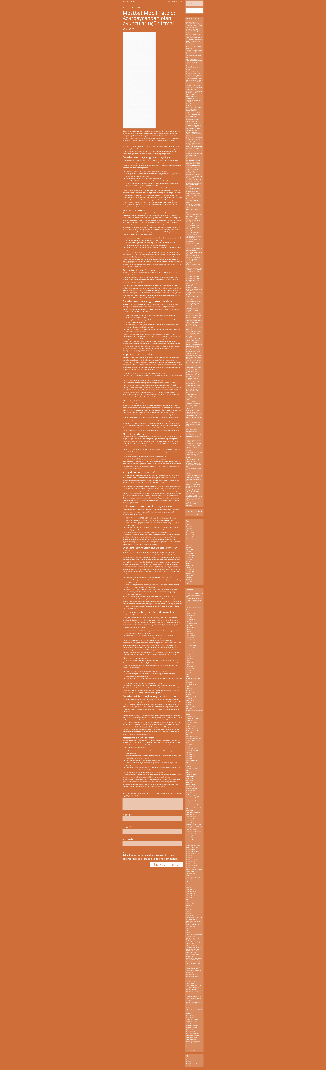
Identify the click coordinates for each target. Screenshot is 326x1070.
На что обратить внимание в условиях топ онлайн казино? (194, 280)
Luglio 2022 (189, 581)
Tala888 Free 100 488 (192, 1019)
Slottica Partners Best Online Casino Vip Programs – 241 (194, 995)
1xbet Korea (189, 658)
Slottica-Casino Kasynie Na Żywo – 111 (193, 1006)
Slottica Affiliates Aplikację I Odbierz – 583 (193, 942)
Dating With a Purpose (192, 337)
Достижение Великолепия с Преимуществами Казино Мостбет (194, 449)
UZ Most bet (189, 1023)
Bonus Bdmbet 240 (191, 736)
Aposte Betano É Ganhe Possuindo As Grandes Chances (192, 378)
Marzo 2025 (189, 529)
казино (188, 1044)
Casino (188, 746)
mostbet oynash (190, 849)
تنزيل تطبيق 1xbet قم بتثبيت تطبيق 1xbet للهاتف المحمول (193, 402)
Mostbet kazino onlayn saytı (136, 69)
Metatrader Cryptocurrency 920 (193, 807)
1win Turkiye (189, 625)
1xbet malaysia (190, 662)
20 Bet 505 (189, 670)
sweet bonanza (190, 1015)
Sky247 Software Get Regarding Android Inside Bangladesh (193, 264)
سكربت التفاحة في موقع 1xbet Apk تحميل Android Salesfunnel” (194, 503)
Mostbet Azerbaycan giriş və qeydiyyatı (139, 38)
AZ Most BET (189, 694)
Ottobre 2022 (189, 575)
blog (187, 734)
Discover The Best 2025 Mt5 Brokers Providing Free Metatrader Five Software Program (194, 455)
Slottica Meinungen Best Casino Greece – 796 (192, 992)
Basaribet (188, 704)
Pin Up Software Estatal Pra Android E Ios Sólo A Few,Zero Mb (193, 259)
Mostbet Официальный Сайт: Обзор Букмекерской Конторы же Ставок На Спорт (194, 309)
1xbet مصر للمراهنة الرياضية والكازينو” (193, 101)
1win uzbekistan (190, 627)
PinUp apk (189, 901)
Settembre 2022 (190, 577)
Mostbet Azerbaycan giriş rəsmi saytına (139, 45)
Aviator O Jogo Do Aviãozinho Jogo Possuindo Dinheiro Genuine (194, 419)
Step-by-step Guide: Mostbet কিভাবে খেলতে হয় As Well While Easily (194, 55)
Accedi (188, 1060)
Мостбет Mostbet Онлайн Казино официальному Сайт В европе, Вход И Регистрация (194, 154)
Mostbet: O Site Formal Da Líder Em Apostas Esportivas (194, 339)
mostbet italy (189, 840)
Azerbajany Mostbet (191, 696)
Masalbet (188, 803)
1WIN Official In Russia (192, 623)
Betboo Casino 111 (191, 720)
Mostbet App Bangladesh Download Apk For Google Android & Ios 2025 (193, 367)
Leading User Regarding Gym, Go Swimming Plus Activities (194, 476)
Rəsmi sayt (130, 126)
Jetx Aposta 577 (190, 786)
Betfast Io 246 (190, 724)
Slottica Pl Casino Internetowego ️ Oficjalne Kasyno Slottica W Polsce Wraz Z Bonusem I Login (193, 161)
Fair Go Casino (190, 776)
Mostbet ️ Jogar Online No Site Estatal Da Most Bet (194, 88)
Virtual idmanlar (132, 78)
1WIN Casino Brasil (191, 619)
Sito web (128, 839)
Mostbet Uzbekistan (191, 865)
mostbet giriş (189, 836)
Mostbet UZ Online (191, 863)
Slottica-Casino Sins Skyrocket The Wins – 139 (194, 1010)
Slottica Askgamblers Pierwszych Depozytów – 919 (194, 946)
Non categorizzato (177, 1)
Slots (187, 930)
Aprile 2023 (189, 563)
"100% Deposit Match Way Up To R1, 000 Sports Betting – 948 (194, 595)
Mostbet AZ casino (133, 50)
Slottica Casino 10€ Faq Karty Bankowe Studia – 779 (194, 959)
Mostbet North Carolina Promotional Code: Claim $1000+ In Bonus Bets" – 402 (194, 845)
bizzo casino (189, 732)
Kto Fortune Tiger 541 (192, 795)
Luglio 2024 (189, 545)
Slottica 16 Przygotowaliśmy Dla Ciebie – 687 (194, 935)
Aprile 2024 (189, 551)
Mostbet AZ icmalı (132, 85)
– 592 (187, 604)
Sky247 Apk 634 (190, 926)
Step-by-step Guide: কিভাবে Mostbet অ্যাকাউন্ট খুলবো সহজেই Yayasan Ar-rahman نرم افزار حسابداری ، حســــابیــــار (194, 74)
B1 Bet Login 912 (191, 698)
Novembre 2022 (190, 573)
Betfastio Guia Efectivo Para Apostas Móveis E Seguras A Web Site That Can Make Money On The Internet (194, 127)
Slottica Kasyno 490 (191, 983)
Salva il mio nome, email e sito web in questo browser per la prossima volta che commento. (150, 856)
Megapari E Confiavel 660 (193, 805)
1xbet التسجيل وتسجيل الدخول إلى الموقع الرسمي (194, 51)
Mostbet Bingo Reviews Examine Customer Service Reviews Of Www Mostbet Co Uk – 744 (194, 825)
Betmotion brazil (190, 726)
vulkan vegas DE (190, 1031)
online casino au (190, 875)
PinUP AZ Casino (190, 903)
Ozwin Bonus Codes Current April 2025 (194, 357)
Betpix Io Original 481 (192, 730)
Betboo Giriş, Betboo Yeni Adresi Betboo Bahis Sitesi (193, 386)
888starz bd (189, 682)
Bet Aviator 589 (190, 716)
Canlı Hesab (131, 81)
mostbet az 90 (190, 814)
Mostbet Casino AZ (191, 830)
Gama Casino (189, 778)
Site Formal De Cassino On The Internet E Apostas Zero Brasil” (194, 205)
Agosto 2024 (189, 543)
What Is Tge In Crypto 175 (193, 1042)
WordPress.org (190, 1066)
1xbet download (190, 652)
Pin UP (188, 883)
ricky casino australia (191, 919)
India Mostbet (190, 782)
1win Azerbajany (190, 615)
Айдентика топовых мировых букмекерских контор (192, 406)
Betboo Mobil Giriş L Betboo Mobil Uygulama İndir (194, 395)
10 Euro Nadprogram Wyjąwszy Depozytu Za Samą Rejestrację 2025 (194, 171)
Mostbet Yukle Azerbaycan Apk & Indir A (136, 793)
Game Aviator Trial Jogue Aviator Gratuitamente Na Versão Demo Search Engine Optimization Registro (194, 413)
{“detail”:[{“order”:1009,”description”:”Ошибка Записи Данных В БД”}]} (194, 435)
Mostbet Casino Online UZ (193, 834)
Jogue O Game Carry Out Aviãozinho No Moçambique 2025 (194, 424)
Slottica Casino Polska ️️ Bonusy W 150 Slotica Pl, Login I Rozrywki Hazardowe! (194, 23)
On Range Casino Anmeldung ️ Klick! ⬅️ (194, 293)
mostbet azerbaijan (191, 819)
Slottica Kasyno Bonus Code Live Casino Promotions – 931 (194, 986)
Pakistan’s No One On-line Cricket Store (193, 221)
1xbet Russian (190, 668)
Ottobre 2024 (189, 539)
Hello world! (199, 515)
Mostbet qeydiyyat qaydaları (136, 90)
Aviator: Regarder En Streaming (191, 284)
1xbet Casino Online (191, 650)
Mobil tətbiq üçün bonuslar (135, 97)
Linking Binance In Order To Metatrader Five (193, 460)
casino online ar (190, 756)
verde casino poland (191, 1027)
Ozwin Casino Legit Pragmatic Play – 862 (194, 878)
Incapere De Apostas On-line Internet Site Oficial (194, 382)
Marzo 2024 (189, 553)
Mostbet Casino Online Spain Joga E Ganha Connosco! (194, 215)
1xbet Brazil (189, 644)
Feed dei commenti (191, 1064)
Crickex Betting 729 (191, 768)
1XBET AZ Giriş (190, 638)
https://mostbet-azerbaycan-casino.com (135, 207)
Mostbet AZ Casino (191, 817)
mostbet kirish (190, 842)
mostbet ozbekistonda (192, 851)
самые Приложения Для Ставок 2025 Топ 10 (193, 122)
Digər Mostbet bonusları (135, 95)
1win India (189, 621)
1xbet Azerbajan (190, 640)
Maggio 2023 (189, 561)
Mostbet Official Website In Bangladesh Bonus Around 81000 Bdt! (193, 46)
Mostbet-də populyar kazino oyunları (139, 88)
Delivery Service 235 (191, 774)
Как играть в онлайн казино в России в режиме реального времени (194, 429)
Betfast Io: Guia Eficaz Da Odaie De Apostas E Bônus (193, 133)
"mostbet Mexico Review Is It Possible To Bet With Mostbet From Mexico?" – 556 (194, 600)
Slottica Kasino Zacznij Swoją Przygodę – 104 (194, 980)
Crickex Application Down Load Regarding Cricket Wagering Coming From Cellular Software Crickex (193, 226)
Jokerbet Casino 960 (191, 788)
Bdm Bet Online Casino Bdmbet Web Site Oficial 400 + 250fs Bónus (194, 298)
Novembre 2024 (190, 537)
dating (187, 770)
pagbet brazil (189, 881)
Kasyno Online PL (191, 790)
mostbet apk (189, 810)
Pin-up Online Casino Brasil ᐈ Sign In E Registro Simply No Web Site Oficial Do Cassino (194, 253)
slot (187, 928)
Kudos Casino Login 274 (192, 797)
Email (127, 827)
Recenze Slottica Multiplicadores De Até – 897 (194, 916)
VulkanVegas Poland (191, 1039)
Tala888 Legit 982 (191, 1021)
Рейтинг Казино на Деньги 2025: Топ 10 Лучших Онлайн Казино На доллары (194, 195)
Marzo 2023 (189, 565)
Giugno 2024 (189, 547)
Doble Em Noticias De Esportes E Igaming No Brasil (194, 354)
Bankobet (188, 702)
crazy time (189, 766)
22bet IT (188, 676)
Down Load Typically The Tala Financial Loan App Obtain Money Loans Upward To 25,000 (194, 485)
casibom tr (189, 744)
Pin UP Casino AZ (191, 891)
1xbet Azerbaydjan (191, 642)
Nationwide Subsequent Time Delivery (194, 480)
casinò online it (190, 758)
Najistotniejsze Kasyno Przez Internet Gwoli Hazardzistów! (194, 314)
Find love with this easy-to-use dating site (193, 240)
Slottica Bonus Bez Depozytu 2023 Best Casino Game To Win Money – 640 (194, 950)
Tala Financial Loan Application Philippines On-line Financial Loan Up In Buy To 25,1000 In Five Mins (194, 497)
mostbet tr (189, 855)
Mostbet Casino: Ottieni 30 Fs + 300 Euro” (194, 328)
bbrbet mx (189, 708)
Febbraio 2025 (190, 531)
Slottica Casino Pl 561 (192, 974)
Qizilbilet (188, 911)
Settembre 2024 (190, 541)
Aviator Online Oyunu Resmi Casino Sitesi (193, 440)
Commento (130, 796)
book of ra (189, 742)
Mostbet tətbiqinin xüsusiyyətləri (137, 76)
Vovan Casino (189, 1029)
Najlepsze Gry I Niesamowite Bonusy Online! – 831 (194, 870)
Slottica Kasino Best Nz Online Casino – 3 (192, 977)
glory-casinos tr (190, 780)
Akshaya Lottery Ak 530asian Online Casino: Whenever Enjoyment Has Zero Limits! (194, 491)
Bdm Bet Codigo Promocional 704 (194, 711)
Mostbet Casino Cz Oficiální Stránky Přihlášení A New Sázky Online (193, 362)
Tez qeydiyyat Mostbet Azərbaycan (138, 43)
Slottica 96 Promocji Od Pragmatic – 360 (192, 939)
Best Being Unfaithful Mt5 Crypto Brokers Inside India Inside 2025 (193, 464)
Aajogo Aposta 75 (191, 684)
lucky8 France (189, 799)
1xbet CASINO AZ (191, 646)
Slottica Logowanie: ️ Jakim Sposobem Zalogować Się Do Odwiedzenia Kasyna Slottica (194, 36)
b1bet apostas (190, 700)
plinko (187, 907)
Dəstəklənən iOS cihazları (135, 102)
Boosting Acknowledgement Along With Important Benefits (194, 184)
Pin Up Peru (189, 897)
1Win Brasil (189, 617)
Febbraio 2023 (190, 567)
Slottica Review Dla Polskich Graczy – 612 (193, 999)
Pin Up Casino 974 (191, 889)
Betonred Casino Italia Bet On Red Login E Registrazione (194, 140)
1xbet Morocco (190, 664)
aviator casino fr (190, 692)
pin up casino (189, 887)
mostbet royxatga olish (192, 853)
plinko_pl (188, 909)
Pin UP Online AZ (190, 893)
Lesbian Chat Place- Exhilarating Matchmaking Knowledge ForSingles (193, 232)
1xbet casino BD (190, 648)
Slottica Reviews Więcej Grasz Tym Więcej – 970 (194, 1003)
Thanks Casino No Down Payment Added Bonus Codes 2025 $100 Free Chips (194, 190)
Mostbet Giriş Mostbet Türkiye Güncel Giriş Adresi (193, 84)
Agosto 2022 (189, 579)
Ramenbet (189, 913)
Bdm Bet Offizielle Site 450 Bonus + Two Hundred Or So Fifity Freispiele (194, 289)
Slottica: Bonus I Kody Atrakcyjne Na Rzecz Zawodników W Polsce (192, 324)
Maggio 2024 (189, 549)
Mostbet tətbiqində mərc (135, 114)
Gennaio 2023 (190, 569)
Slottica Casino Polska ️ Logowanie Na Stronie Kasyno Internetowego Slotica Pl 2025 (194, 30)
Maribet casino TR (191, 801)
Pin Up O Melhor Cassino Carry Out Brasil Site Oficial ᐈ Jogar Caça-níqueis (194, 248)
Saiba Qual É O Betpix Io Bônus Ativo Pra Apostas (193, 347)
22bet (187, 674)
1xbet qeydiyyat (190, 666)
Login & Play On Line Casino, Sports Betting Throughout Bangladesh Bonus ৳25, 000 (194, 80)
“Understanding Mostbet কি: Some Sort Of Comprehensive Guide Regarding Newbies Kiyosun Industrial (194, 108)
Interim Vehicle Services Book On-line (194, 472)
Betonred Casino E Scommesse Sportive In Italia (194, 136)
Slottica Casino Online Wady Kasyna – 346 (193, 971)
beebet (188, 714)
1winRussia (189, 629)
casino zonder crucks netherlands (192, 761)
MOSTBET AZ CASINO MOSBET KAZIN (169, 793)
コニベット (189, 1048)
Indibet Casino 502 (191, 784)
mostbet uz (189, 857)
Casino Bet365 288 (191, 748)
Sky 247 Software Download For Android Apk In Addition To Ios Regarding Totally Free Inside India (194, 270)
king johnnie (189, 793)
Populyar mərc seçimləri (134, 47)
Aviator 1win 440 (190, 688)
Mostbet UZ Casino (191, 859)
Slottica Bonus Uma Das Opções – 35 (193, 955)
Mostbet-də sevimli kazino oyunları (138, 100)
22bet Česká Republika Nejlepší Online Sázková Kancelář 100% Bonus (192, 96)
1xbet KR (188, 660)
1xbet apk (188, 631)
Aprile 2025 (189, 526)
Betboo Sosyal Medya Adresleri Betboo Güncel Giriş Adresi (194, 390)
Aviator (188, 686)
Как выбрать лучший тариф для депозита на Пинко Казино (194, 148)
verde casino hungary (192, 1025)
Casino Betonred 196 (192, 750)
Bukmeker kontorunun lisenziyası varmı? (140, 57)
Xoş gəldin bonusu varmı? (135, 55)
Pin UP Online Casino (192, 895)
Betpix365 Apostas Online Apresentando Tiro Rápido (193, 350)
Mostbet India (190, 838)
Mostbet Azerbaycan (191, 821)
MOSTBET (130, 83)
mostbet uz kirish (190, 861)
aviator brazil (189, 690)
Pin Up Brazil (189, 885)
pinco (187, 899)
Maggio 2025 (189, 524)
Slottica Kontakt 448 (191, 989)
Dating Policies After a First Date (193, 398)
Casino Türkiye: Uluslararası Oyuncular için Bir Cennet (193, 444)
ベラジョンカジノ (191, 1050)
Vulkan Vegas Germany (192, 1035)
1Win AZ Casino (190, 613)
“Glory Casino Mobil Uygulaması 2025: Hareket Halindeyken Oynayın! (193, 118)
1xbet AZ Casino (190, 635)
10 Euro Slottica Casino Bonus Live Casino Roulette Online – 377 (194, 607)
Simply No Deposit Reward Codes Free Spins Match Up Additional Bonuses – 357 (193, 922)
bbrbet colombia (190, 706)
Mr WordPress (190, 515)
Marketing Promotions (192, 218)
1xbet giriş (189, 654)
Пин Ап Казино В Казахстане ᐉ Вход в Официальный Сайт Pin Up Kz (194, 41)
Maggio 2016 (189, 583)
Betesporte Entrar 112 (192, 722)
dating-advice (189, 772)
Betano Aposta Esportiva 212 (194, 718)
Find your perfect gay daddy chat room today (193, 236)
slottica (188, 932)
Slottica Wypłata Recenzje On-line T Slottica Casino (194, 166)
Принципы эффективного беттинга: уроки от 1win (193, 469)
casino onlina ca (190, 754)
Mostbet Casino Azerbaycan (193, 832)
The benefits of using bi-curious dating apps (192, 244)
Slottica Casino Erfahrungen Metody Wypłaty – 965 (193, 967)
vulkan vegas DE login (192, 1033)
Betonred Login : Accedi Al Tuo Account (193, 143)
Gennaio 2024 (190, 555)
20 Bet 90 (188, 672)
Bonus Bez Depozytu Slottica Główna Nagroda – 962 (194, 739)
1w (187, 611)
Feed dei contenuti (191, 1062)
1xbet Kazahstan (190, 656)
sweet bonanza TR (191, 1017)
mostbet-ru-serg (190, 867)
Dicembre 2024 (190, 535)
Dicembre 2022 (190, 571)
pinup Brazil (189, 905)
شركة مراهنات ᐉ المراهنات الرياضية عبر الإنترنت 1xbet (193, 113)
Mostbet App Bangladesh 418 (194, 812)
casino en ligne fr (190, 752)
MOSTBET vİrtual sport (134, 93)
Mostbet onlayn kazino (134, 52)
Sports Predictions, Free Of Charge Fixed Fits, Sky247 (193, 275)
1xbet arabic (189, 633)
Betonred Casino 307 (192, 728)
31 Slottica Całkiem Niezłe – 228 (193, 679)
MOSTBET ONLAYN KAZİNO (136, 40)
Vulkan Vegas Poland (191, 1037)
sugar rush (189, 1013)
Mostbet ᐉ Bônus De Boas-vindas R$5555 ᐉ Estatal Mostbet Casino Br (193, 303)
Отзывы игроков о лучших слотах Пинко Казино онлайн (193, 200)
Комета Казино (190, 1046)
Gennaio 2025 (190, 533)
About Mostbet (190, 104)
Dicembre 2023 (190, 557)
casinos (188, 764)
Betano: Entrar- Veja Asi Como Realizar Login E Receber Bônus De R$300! (193, 372)
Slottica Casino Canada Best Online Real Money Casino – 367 (194, 963)
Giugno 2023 (189, 559)
